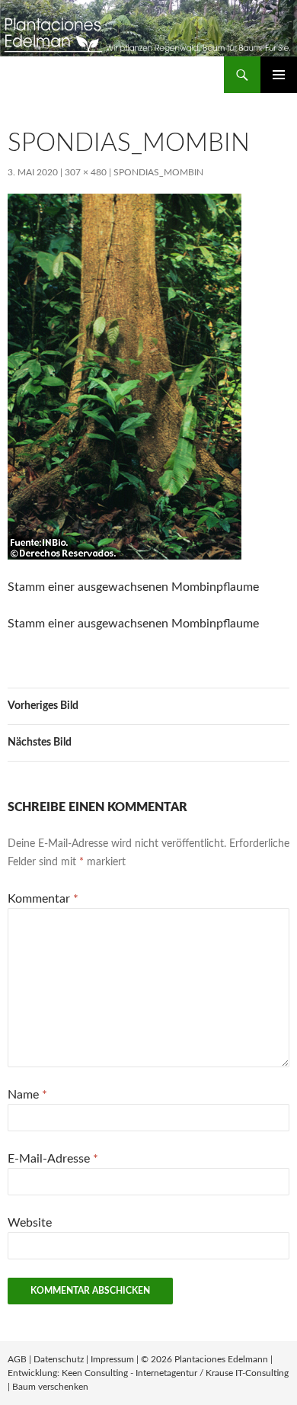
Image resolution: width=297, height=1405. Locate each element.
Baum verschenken (50, 1386)
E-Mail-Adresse (53, 1159)
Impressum (112, 1359)
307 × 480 (86, 172)
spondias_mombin (158, 172)
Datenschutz (59, 1359)
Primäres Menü (278, 74)
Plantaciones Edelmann (221, 1359)
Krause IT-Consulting (247, 1373)
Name (27, 1095)
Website (30, 1223)
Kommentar (43, 899)
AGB (17, 1359)
